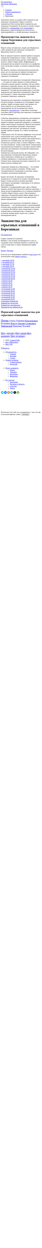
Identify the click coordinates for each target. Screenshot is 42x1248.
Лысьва (21, 323)
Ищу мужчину (18, 336)
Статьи (12, 358)
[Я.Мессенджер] (2, 392)
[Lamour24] (10, 352)
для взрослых (14, 110)
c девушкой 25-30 (7, 264)
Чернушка (17, 326)
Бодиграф (13, 364)
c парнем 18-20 (6, 281)
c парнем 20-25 (6, 283)
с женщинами (14, 28)
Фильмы (13, 356)
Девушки (9, 251)
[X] (14, 392)
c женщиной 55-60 (8, 277)
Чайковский (6, 326)
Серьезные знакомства (9, 301)
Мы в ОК (9, 344)
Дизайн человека (11, 360)
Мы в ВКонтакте (11, 342)
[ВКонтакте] (5, 392)
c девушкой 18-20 (7, 260)
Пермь (5, 320)
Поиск (12, 388)
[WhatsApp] (18, 392)
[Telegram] (11, 392)
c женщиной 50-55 (8, 275)
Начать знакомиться (12, 12)
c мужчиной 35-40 (8, 289)
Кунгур (14, 323)
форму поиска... (21, 256)
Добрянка (20, 320)
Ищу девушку (8, 333)
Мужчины (5, 4)
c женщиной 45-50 (8, 273)
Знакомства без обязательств (12, 307)
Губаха (12, 320)
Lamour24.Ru (15, 340)
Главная (8, 10)
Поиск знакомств (11, 368)
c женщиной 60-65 (8, 279)
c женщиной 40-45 (8, 270)
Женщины (13, 4)
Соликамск (30, 323)
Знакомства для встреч (9, 303)
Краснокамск (31, 320)
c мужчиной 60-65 (8, 299)
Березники (14, 382)
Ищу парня (20, 333)
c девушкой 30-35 (7, 266)
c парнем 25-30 (6, 285)
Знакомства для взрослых (10, 305)
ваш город (33, 254)
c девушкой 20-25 (7, 262)
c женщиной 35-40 (8, 268)
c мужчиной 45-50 (8, 293)
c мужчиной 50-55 (8, 295)
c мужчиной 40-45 (8, 291)
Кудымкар (5, 323)
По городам (9, 380)
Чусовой (26, 326)
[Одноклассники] (8, 392)
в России (8, 14)
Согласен (25, 414)
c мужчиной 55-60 (8, 297)
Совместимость (16, 362)
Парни (3, 251)
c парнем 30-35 (6, 287)
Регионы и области (17, 384)
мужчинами (27, 28)
